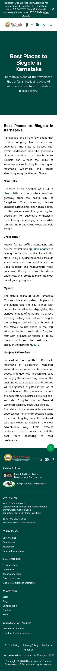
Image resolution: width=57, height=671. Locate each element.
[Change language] (38, 25)
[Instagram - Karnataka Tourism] (35, 459)
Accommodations (12, 574)
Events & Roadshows (14, 551)
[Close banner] (52, 9)
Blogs (6, 601)
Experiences (9, 542)
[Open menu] (51, 25)
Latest (6, 596)
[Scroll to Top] (50, 448)
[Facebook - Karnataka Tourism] (52, 459)
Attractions (9, 546)
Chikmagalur (42, 249)
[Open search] (44, 25)
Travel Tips (9, 569)
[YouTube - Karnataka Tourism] (47, 459)
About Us (29, 649)
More (5, 614)
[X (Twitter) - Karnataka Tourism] (41, 459)
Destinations (9, 537)
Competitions (10, 605)
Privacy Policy (30, 645)
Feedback (47, 645)
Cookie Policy (12, 645)
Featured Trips (10, 565)
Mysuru (34, 344)
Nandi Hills (11, 193)
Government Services (14, 628)
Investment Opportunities (16, 633)
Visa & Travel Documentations (19, 582)
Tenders (7, 610)
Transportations (11, 578)
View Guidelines (35, 9)
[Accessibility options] (29, 25)
